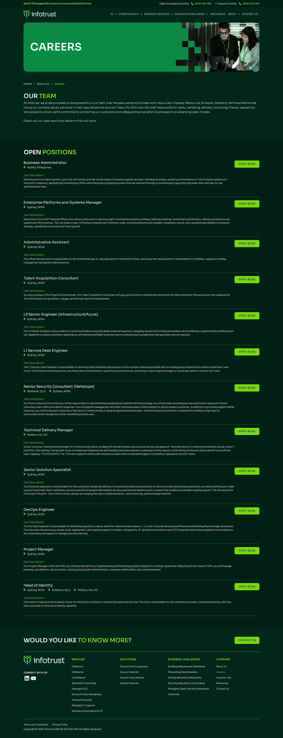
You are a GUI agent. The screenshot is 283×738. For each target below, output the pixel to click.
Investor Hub (223, 677)
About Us (43, 84)
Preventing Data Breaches (183, 672)
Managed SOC (80, 688)
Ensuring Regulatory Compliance (186, 683)
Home (28, 84)
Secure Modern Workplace (87, 694)
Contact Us (250, 14)
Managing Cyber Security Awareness (188, 688)
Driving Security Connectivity (184, 677)
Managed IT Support (83, 705)
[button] (113, 14)
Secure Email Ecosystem (134, 666)
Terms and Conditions (36, 724)
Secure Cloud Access (132, 677)
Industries (173, 694)
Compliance (78, 677)
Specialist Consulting (84, 683)
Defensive (78, 672)
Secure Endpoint (129, 672)
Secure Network (129, 683)
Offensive (77, 666)
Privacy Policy (59, 724)
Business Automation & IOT (87, 711)
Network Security (82, 699)
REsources (217, 14)
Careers (220, 672)
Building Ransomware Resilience (186, 666)
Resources (222, 683)
